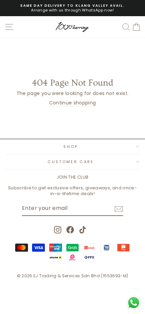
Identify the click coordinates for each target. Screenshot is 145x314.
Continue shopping (72, 103)
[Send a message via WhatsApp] (134, 303)
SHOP (70, 146)
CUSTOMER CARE (71, 161)
